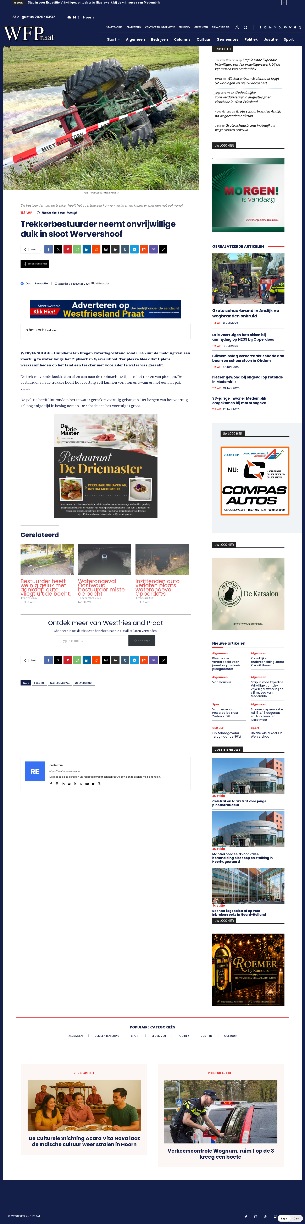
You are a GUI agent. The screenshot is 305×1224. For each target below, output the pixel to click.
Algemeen (220, 654)
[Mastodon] (295, 27)
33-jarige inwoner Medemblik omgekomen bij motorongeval (239, 399)
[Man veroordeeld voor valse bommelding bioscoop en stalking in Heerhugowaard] (248, 830)
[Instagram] (265, 27)
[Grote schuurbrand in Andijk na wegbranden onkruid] (248, 277)
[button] (245, 27)
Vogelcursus (221, 683)
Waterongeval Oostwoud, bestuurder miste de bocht (101, 587)
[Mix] (144, 249)
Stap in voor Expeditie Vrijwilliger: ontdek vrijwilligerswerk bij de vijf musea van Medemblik (247, 64)
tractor (39, 682)
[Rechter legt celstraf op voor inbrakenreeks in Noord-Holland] (248, 887)
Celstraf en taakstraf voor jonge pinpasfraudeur (239, 804)
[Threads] (300, 27)
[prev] (284, 2)
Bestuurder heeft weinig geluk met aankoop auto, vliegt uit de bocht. (46, 587)
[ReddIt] (96, 249)
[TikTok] (266, 1218)
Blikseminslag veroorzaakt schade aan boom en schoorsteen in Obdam (248, 357)
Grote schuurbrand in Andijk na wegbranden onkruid (248, 113)
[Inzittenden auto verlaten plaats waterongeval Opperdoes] (162, 559)
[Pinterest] (67, 249)
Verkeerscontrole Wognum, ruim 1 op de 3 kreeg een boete (221, 1155)
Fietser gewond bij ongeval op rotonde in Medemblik (247, 378)
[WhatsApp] (77, 249)
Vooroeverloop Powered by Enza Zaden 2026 (61, 2)
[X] (280, 27)
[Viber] (153, 249)
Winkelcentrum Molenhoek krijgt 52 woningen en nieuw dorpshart (247, 80)
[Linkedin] (270, 27)
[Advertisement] (106, 728)
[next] (290, 2)
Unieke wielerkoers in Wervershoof (266, 736)
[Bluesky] (290, 27)
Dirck (218, 79)
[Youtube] (285, 27)
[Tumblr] (125, 249)
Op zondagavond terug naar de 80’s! (226, 736)
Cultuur (217, 729)
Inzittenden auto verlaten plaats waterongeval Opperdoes (157, 587)
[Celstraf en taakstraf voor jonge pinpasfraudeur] (248, 777)
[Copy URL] (163, 249)
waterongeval (60, 682)
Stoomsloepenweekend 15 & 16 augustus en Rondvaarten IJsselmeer (267, 715)
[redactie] (23, 283)
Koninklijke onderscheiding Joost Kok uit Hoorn (267, 663)
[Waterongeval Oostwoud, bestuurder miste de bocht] (104, 559)
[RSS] (275, 27)
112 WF (26, 213)
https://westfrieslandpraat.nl (64, 771)
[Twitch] (275, 1218)
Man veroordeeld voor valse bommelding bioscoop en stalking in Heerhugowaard (242, 859)
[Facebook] (260, 27)
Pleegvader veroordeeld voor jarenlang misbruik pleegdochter (226, 664)
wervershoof (84, 682)
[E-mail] (106, 249)
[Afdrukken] (115, 249)
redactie (41, 283)
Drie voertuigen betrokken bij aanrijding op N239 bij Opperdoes (243, 336)
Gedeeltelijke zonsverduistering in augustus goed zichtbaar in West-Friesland (243, 97)
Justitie (218, 797)
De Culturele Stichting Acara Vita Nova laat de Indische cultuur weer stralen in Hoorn (84, 1143)
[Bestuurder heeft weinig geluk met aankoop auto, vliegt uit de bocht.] (47, 559)
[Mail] (69, 782)
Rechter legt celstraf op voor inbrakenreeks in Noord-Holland (239, 914)
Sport (216, 705)
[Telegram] (134, 249)
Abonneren (141, 640)
